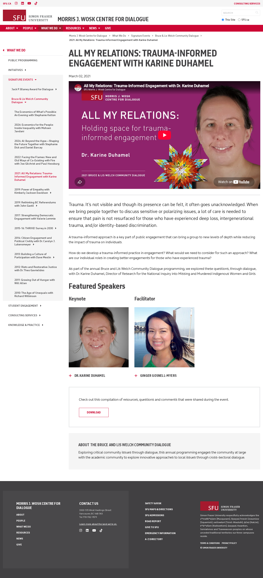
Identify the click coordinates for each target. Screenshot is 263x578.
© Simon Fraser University (213, 547)
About (10, 28)
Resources (73, 28)
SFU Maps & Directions (159, 509)
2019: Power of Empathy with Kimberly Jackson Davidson (31, 191)
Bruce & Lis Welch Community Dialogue (177, 35)
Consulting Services (247, 3)
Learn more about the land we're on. (98, 524)
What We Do (49, 28)
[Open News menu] (99, 28)
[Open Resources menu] (84, 28)
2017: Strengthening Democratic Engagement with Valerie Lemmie (35, 217)
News (93, 28)
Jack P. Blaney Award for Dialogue (32, 89)
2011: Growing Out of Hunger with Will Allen (34, 281)
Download (94, 412)
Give (108, 28)
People (28, 28)
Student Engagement (23, 305)
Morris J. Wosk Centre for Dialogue (103, 19)
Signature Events (140, 35)
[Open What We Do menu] (60, 28)
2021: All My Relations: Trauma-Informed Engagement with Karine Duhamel (35, 177)
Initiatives (15, 70)
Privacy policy (229, 543)
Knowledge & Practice (24, 325)
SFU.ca (245, 19)
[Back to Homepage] (28, 16)
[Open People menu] (36, 28)
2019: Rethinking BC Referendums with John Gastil (35, 204)
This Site (230, 19)
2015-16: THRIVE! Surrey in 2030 (33, 228)
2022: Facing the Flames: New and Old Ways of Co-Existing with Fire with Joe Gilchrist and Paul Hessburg (36, 160)
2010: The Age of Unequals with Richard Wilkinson (33, 294)
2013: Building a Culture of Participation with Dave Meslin (32, 255)
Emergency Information (160, 533)
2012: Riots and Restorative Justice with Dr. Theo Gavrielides (35, 268)
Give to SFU (152, 527)
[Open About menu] (17, 28)
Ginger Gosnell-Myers (158, 376)
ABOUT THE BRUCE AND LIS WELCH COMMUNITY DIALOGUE (124, 444)
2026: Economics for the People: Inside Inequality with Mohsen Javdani (34, 128)
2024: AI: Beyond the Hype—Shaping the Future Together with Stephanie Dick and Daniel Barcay (36, 144)
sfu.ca (7, 3)
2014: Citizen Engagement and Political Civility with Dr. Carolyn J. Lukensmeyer (34, 241)
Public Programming (22, 60)
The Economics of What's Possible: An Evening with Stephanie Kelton (35, 113)
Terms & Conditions (210, 543)
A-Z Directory (154, 539)
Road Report (153, 521)
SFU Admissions (154, 515)
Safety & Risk (153, 503)
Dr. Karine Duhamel (90, 376)
